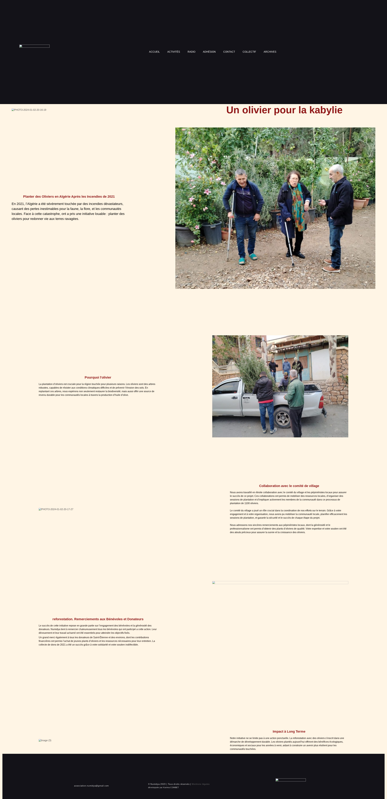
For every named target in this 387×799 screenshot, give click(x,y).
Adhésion (209, 52)
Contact (229, 52)
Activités (173, 52)
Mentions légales (201, 784)
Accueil (154, 52)
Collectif (249, 52)
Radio (191, 52)
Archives (270, 52)
